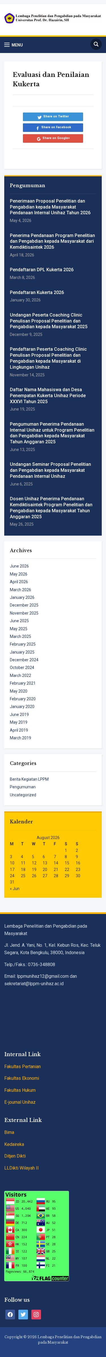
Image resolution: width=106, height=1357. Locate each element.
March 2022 (20, 675)
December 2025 (24, 605)
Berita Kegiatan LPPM (29, 779)
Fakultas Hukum (20, 1090)
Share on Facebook (56, 127)
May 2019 (18, 722)
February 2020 (23, 699)
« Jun (15, 888)
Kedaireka (14, 1144)
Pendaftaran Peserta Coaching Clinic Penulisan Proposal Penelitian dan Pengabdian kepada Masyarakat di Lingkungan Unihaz (48, 358)
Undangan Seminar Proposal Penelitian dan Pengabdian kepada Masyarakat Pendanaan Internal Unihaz (50, 470)
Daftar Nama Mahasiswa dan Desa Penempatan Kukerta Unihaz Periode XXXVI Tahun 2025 (48, 395)
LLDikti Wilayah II (21, 1168)
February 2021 (23, 683)
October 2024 (22, 667)
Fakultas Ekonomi (21, 1078)
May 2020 (18, 691)
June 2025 (19, 621)
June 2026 (19, 566)
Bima (9, 1132)
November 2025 (24, 613)
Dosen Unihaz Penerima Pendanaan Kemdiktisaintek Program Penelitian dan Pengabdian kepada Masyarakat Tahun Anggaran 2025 (51, 507)
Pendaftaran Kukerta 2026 (37, 292)
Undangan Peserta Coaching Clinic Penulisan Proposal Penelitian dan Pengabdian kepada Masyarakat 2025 (48, 321)
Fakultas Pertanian (22, 1066)
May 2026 (18, 574)
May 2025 (18, 629)
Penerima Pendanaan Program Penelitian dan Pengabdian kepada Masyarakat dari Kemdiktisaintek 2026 (52, 241)
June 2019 (19, 714)
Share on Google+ (56, 138)
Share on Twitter (56, 116)
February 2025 (23, 644)
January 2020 (22, 706)
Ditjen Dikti (15, 1156)
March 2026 (20, 589)
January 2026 (22, 597)
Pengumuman (23, 787)
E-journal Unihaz (20, 1102)
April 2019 (19, 730)
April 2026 (19, 581)
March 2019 (20, 738)
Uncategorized (23, 795)
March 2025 (20, 636)
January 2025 (22, 652)
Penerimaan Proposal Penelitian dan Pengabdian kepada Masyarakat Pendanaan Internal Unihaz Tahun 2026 (50, 207)
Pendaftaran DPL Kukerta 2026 (41, 269)
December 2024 (24, 660)
